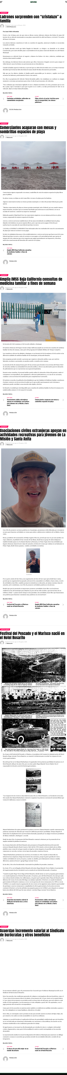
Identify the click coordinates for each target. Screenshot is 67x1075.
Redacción (10, 137)
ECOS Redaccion (11, 26)
